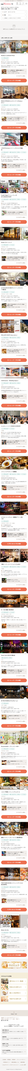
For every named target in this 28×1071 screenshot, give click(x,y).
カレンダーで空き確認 (15, 80)
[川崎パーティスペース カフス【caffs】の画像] (14, 555)
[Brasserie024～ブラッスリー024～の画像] (14, 737)
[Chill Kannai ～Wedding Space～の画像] (14, 371)
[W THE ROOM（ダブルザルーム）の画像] (14, 692)
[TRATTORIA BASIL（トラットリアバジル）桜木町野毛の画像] (14, 874)
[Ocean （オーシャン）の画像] (14, 233)
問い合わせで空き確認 (15, 543)
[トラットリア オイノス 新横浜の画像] (14, 462)
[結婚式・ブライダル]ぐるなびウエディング (9, 1017)
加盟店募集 (22, 1062)
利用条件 (13, 1059)
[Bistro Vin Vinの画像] (14, 921)
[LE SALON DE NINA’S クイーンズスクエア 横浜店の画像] (14, 279)
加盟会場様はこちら (15, 1062)
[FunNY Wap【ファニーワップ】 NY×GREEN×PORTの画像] (14, 186)
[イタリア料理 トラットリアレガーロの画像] (14, 783)
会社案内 (4, 1059)
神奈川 (17, 1019)
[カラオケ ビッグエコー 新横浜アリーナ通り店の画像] (14, 508)
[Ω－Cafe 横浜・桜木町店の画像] (14, 601)
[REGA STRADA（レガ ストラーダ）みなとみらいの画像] (14, 92)
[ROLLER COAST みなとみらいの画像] (14, 326)
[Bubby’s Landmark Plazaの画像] (14, 46)
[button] (14, 1031)
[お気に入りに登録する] (25, 53)
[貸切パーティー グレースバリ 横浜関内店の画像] (14, 828)
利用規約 (9, 1059)
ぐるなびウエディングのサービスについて (10, 1064)
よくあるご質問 (23, 1064)
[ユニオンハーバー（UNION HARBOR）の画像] (14, 417)
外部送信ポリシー (6, 1062)
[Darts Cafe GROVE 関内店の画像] (14, 646)
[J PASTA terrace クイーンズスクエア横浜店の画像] (14, 139)
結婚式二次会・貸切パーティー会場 (8, 1019)
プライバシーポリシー (21, 1059)
